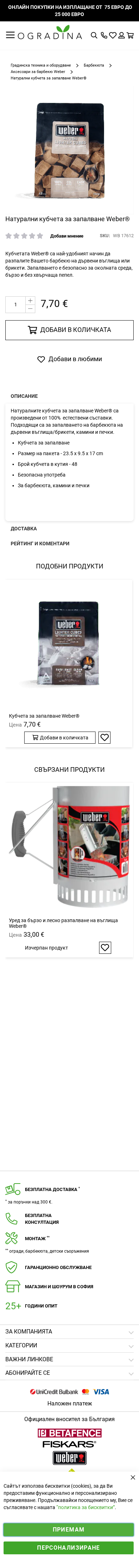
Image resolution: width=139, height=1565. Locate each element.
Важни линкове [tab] (29, 1359)
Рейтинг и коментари (40, 543)
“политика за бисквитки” (85, 1507)
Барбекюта (94, 65)
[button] (104, 738)
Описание (24, 396)
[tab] (69, 1373)
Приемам (68, 1529)
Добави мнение (66, 236)
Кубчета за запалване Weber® (44, 716)
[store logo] (50, 32)
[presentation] (69, 396)
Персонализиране (68, 1547)
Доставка (24, 528)
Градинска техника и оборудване (41, 65)
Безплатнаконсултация (42, 1219)
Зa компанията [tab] (28, 1331)
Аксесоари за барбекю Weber (38, 71)
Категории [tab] (21, 1345)
